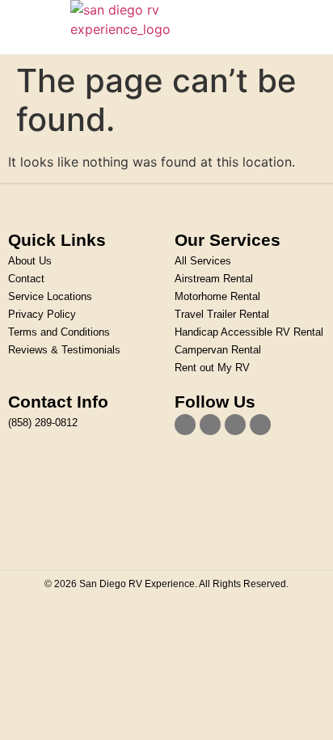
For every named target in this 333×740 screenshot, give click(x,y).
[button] (38, 26)
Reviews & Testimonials (64, 350)
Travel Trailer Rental (222, 314)
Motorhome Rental (217, 296)
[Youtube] (235, 424)
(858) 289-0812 (43, 423)
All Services (203, 261)
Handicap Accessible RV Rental (249, 332)
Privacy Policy (42, 314)
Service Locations (50, 296)
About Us (30, 261)
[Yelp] (210, 424)
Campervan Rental (218, 350)
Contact (26, 279)
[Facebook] (185, 424)
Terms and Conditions (59, 332)
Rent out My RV (212, 368)
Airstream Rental (214, 279)
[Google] (260, 424)
